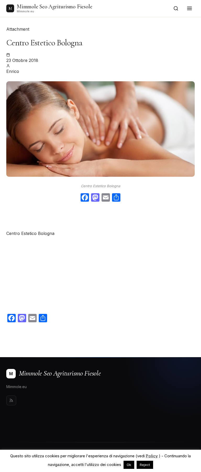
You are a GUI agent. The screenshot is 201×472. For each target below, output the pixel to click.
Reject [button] (145, 465)
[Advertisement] (100, 217)
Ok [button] (129, 465)
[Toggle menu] (189, 8)
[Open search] (176, 8)
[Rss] (11, 400)
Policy (152, 455)
